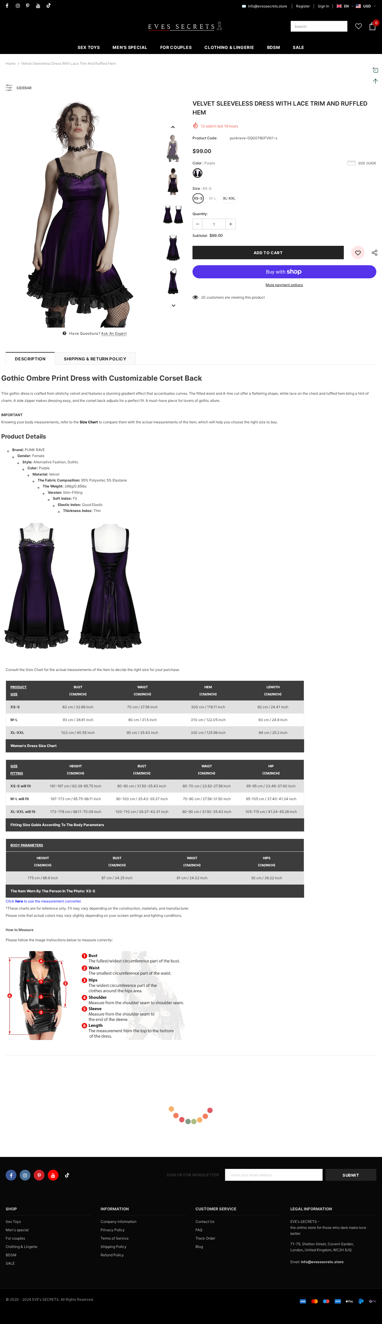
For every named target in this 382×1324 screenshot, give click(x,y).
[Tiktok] (50, 6)
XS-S (198, 198)
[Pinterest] (29, 6)
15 (203, 297)
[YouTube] (40, 6)
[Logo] (185, 26)
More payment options (284, 285)
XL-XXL (229, 198)
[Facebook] (9, 6)
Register (303, 6)
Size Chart (89, 422)
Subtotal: (200, 235)
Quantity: (200, 214)
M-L (212, 198)
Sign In (323, 6)
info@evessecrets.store (267, 6)
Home (11, 63)
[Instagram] (19, 6)
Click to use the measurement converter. (43, 901)
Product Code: (204, 138)
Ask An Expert (114, 333)
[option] (81, 214)
